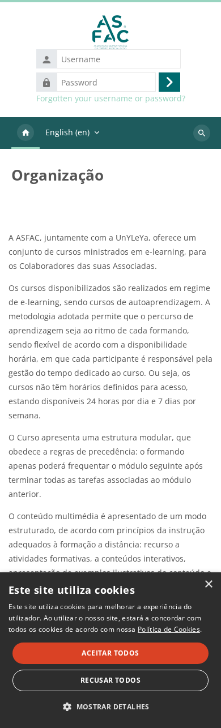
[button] (110, 707)
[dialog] (110, 650)
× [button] (208, 584)
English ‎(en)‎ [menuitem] (67, 132)
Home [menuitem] (25, 133)
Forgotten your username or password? (110, 98)
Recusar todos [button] (110, 680)
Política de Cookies (169, 629)
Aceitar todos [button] (110, 653)
